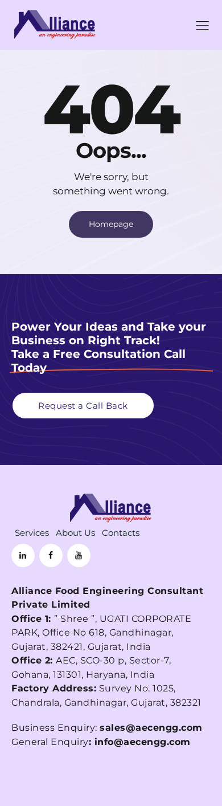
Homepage (111, 224)
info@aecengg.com (142, 741)
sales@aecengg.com (151, 727)
